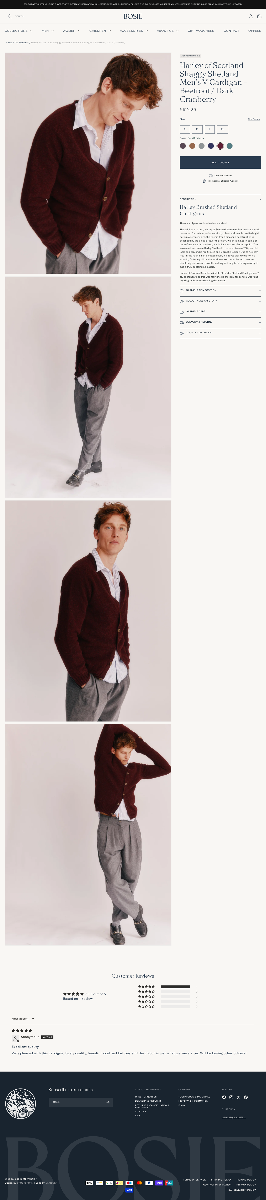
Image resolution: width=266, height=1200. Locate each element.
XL (222, 129)
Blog (182, 1105)
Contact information (217, 1185)
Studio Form (25, 1182)
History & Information (193, 1100)
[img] (22, 1031)
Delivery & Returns (148, 1100)
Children (98, 31)
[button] (220, 199)
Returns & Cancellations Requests (152, 1106)
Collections (17, 31)
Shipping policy (221, 1180)
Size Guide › (254, 119)
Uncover (51, 1182)
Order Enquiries (146, 1097)
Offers (254, 31)
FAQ (137, 1115)
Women (70, 31)
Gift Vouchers (201, 31)
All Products (21, 43)
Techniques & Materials (194, 1097)
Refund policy (246, 1180)
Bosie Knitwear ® (26, 1178)
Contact (231, 31)
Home (9, 43)
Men (46, 31)
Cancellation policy (242, 1190)
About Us (166, 31)
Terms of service (194, 1180)
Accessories (132, 31)
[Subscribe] (108, 1102)
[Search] (7, 16)
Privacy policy (246, 1185)
